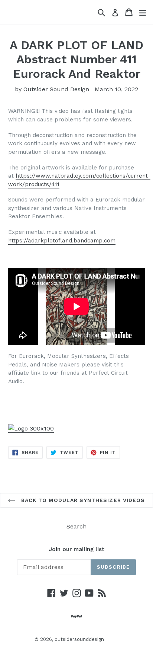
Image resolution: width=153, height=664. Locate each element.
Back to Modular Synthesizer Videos (82, 500)
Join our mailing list (76, 549)
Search (76, 526)
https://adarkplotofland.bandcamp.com (61, 240)
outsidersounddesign (79, 639)
